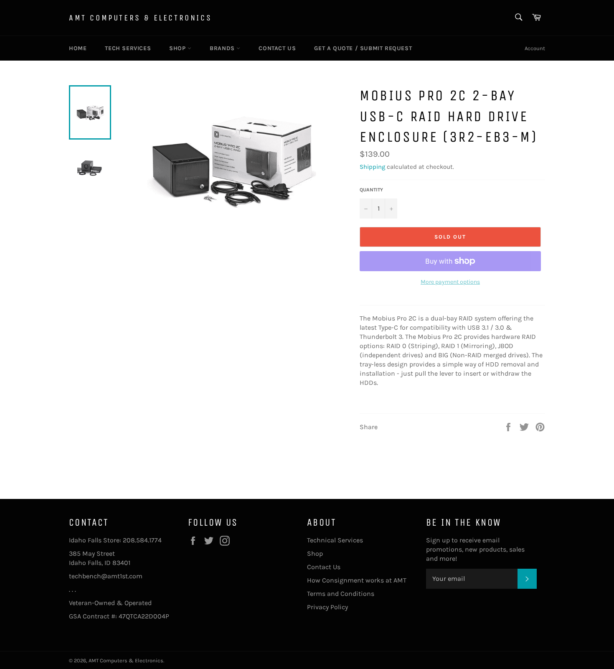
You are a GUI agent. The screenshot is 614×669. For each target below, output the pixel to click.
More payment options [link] (450, 281)
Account (535, 48)
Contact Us (277, 48)
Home (77, 48)
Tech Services (128, 48)
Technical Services (335, 540)
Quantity (371, 190)
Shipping (372, 166)
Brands (223, 48)
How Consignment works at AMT (356, 580)
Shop (178, 48)
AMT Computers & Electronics (140, 18)
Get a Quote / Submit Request (363, 48)
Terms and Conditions (340, 594)
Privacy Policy (327, 607)
